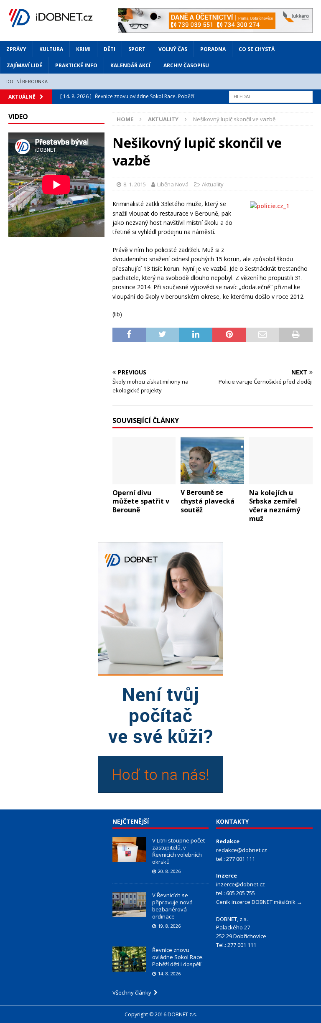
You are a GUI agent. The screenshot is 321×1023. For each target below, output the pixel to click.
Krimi (83, 49)
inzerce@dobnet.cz (240, 884)
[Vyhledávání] (271, 96)
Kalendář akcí (130, 65)
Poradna (213, 49)
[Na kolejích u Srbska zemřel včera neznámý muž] (281, 460)
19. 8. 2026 (169, 926)
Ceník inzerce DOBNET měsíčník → (259, 902)
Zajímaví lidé (24, 65)
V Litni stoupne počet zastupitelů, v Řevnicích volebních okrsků (178, 851)
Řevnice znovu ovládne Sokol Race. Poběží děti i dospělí (178, 957)
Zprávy (16, 49)
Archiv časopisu (186, 65)
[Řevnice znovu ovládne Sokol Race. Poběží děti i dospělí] (129, 959)
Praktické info (76, 65)
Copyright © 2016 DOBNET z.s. (161, 1014)
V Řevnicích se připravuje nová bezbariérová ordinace (172, 905)
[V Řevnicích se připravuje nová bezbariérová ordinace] (129, 904)
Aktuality (213, 184)
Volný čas (172, 49)
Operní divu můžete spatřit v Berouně (140, 501)
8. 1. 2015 (134, 184)
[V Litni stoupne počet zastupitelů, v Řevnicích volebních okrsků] (129, 849)
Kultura (51, 49)
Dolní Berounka (27, 81)
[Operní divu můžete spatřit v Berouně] (144, 460)
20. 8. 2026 (169, 871)
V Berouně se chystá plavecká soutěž (207, 501)
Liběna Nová (173, 184)
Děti (109, 49)
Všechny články (133, 992)
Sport (136, 49)
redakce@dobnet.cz (241, 850)
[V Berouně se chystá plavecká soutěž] (212, 460)
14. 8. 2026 (169, 973)
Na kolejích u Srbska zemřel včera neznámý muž (274, 505)
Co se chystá (257, 49)
